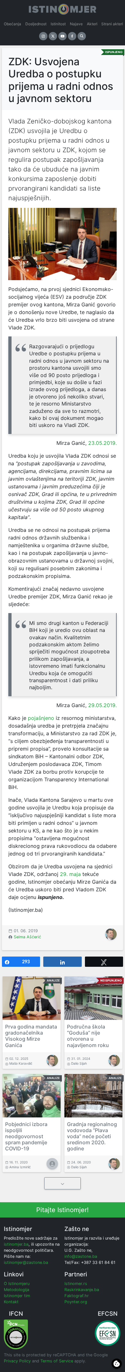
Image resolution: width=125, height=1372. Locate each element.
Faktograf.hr (76, 1295)
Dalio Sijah (79, 1063)
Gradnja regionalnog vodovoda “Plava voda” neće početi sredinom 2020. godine (92, 1136)
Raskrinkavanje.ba (81, 1289)
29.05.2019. (102, 705)
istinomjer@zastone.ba (26, 1262)
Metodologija (16, 1289)
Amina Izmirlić (20, 1167)
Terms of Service (56, 1361)
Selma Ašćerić (27, 936)
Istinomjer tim (17, 1295)
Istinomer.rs (75, 1283)
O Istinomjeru (16, 1283)
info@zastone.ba (80, 1256)
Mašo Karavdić (20, 1063)
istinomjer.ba (16, 1244)
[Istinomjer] (62, 8)
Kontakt (11, 1301)
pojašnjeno (41, 718)
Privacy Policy (17, 1361)
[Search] (82, 36)
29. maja (70, 874)
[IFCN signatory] (16, 1334)
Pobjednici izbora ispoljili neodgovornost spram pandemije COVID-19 (26, 1136)
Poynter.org (75, 1301)
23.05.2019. (102, 443)
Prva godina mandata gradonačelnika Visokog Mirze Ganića (31, 1035)
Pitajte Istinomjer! (62, 1210)
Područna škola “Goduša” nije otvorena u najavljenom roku (88, 1035)
